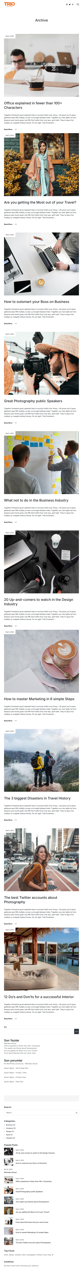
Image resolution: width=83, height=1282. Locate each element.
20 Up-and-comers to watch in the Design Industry (35, 1153)
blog (49, 1255)
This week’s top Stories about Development (20, 1048)
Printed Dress (21, 1077)
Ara (5, 1027)
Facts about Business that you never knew (20, 1053)
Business (9, 1125)
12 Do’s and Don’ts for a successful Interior (39, 997)
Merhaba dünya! (10, 1043)
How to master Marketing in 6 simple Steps (39, 699)
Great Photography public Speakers (33, 401)
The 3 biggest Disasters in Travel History (37, 798)
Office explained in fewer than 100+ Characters (22, 1046)
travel (6, 1255)
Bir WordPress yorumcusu (13, 1064)
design (11, 1255)
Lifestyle (9, 1138)
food (44, 1255)
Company (9, 1128)
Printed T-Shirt (21, 1073)
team (24, 1255)
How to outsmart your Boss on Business (36, 302)
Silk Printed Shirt (22, 1068)
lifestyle (39, 1255)
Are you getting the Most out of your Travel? (40, 202)
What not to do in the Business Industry (36, 500)
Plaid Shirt (19, 1082)
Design (8, 1131)
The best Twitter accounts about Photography (33, 1243)
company (18, 1255)
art (52, 1255)
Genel (8, 1135)
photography (31, 1255)
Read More (8, 129)
